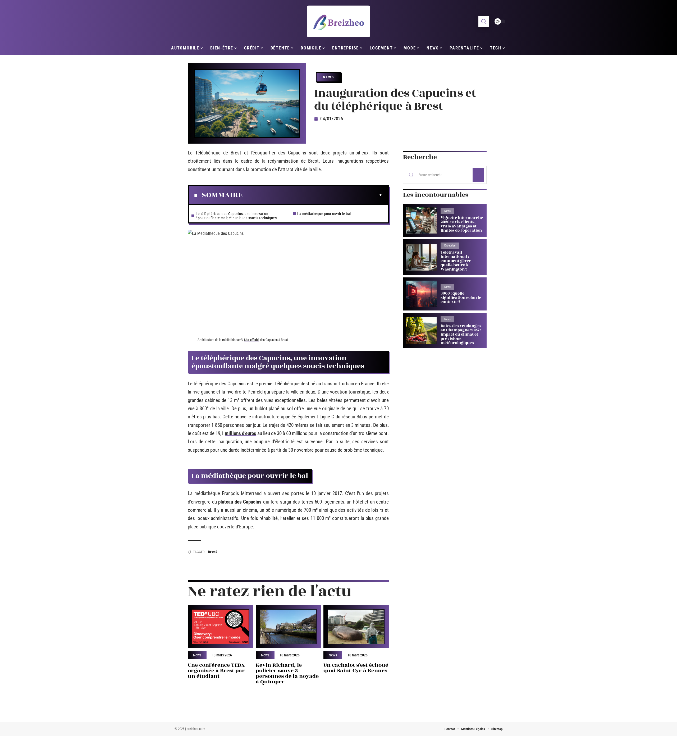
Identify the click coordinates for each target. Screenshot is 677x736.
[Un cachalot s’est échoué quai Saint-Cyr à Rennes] (356, 627)
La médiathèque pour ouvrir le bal (324, 214)
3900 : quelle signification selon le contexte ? (461, 297)
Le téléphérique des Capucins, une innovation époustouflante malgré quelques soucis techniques (236, 216)
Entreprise (449, 245)
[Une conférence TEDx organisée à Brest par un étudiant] (220, 627)
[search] (483, 21)
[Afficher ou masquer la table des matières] (312, 195)
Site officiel (251, 340)
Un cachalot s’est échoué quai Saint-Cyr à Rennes (355, 668)
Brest (212, 551)
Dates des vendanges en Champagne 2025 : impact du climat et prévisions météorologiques (461, 334)
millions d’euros (240, 433)
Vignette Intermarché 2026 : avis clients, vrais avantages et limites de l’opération (462, 224)
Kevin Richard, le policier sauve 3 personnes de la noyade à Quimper (287, 673)
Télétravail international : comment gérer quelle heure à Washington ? (456, 260)
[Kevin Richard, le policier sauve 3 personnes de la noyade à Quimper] (288, 627)
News (328, 77)
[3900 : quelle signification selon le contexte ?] (421, 294)
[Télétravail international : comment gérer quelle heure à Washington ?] (421, 257)
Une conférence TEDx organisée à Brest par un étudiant (216, 670)
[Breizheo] (338, 21)
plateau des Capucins (240, 502)
